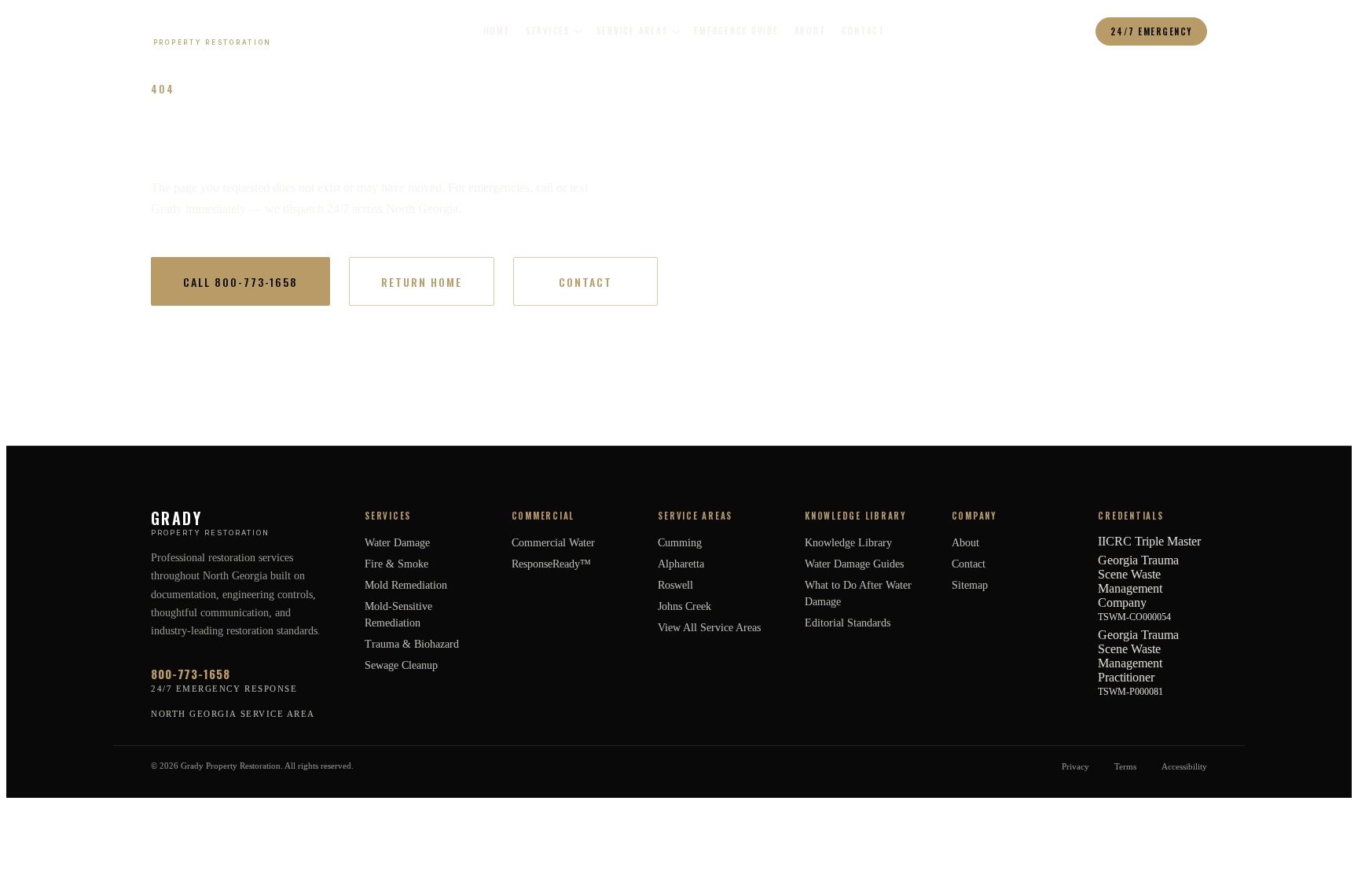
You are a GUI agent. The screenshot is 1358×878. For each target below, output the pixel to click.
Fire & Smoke (396, 564)
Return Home (421, 282)
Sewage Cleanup (401, 665)
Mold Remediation (406, 585)
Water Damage (397, 543)
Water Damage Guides (854, 564)
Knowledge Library (848, 543)
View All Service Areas (709, 628)
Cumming (680, 543)
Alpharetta (681, 564)
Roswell (675, 585)
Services (548, 30)
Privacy (1075, 766)
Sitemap (970, 585)
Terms (1125, 766)
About (810, 30)
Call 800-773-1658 (240, 282)
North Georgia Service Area (233, 713)
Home (496, 30)
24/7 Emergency (1151, 31)
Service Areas (632, 30)
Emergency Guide (736, 30)
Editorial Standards (847, 623)
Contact (863, 30)
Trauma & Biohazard (412, 644)
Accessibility (1184, 766)
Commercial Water (553, 543)
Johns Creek (684, 606)
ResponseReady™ (551, 564)
